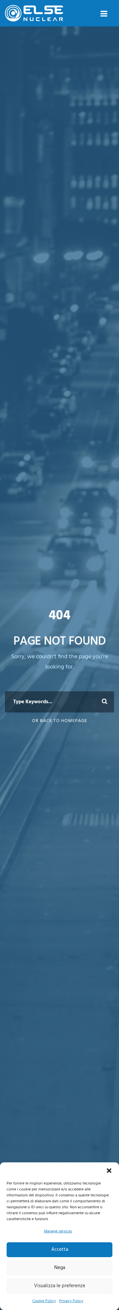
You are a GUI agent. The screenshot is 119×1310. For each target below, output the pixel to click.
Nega (59, 1268)
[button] (109, 1170)
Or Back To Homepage (59, 721)
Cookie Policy (44, 1301)
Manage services (58, 1231)
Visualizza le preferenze (59, 1286)
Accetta (59, 1250)
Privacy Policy (71, 1301)
